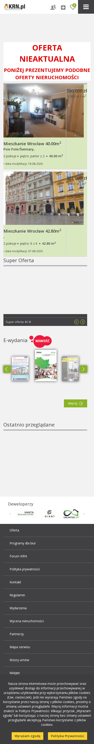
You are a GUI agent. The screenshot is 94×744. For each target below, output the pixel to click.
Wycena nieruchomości (27, 621)
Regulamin (17, 595)
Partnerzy (17, 634)
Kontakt (15, 582)
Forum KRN (18, 556)
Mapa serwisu (20, 647)
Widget (15, 673)
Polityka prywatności (25, 569)
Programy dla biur (23, 543)
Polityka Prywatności (67, 736)
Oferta (14, 530)
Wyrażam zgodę (27, 736)
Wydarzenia (18, 608)
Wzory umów (19, 660)
